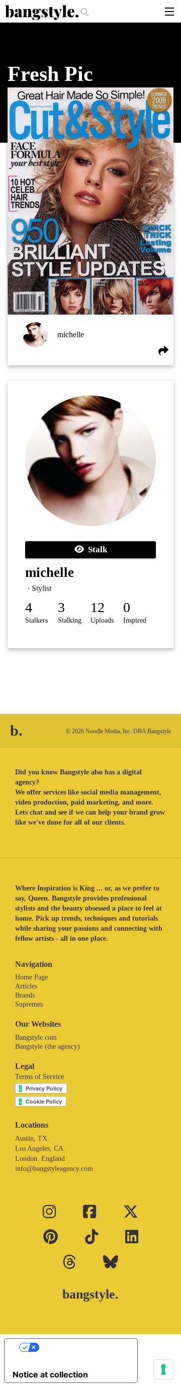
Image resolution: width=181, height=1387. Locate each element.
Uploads (102, 620)
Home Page (31, 977)
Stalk (95, 549)
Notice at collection (50, 1374)
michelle (70, 334)
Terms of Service (39, 1076)
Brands (25, 995)
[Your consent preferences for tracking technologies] (163, 1369)
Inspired (134, 620)
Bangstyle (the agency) (47, 1046)
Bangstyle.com (36, 1037)
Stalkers (36, 620)
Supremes (29, 1004)
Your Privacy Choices (81, 1347)
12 (97, 607)
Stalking (69, 620)
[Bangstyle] (42, 12)
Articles (26, 986)
